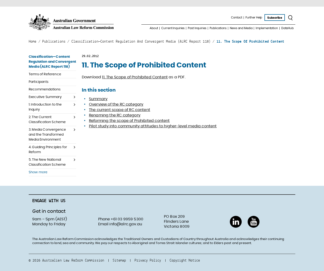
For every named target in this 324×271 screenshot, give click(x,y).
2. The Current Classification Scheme (47, 120)
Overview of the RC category (116, 104)
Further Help (253, 17)
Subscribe (274, 17)
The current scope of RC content (119, 110)
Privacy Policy (147, 260)
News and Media (241, 28)
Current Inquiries (173, 28)
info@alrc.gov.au (125, 224)
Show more (38, 172)
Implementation (267, 28)
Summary (98, 99)
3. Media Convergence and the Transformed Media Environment (47, 134)
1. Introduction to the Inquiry (45, 107)
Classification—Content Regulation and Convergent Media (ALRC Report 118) (52, 61)
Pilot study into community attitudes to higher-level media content (153, 126)
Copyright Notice (185, 260)
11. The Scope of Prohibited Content (135, 77)
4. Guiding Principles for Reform (48, 150)
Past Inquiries (197, 28)
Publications (218, 28)
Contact (236, 17)
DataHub (287, 28)
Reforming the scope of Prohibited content (129, 121)
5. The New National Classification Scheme (47, 162)
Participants (38, 82)
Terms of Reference (45, 74)
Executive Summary (45, 97)
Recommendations (44, 89)
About (154, 28)
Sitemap (119, 260)
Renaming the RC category (114, 115)
